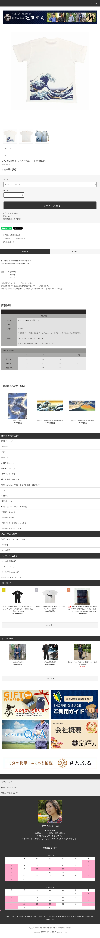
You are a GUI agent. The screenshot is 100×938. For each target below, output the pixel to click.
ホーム (5, 148)
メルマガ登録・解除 (87, 916)
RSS (47, 919)
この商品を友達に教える (11, 235)
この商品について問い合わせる (14, 238)
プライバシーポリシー (73, 916)
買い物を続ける (8, 242)
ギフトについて (7, 567)
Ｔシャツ (11, 148)
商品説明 (25, 252)
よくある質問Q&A (8, 561)
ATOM (52, 919)
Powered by (36, 932)
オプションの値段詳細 (10, 213)
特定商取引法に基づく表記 (12, 219)
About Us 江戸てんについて (12, 577)
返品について (7, 216)
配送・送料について (31, 916)
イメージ (75, 252)
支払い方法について (17, 916)
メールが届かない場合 (10, 572)
